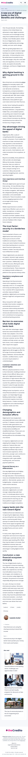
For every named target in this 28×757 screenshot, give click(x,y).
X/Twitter (12, 607)
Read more (22, 740)
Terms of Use (14, 748)
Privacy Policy (14, 746)
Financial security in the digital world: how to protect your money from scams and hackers (14, 639)
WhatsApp (5, 611)
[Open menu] (25, 2)
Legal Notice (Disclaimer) (14, 745)
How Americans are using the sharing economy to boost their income (13, 628)
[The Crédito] (7, 2)
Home (2, 8)
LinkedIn (19, 607)
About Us (14, 743)
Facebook (5, 607)
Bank (6, 8)
